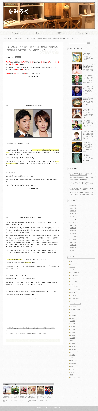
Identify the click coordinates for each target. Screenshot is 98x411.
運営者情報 (60, 33)
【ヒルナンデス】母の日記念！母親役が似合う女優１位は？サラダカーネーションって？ (23, 397)
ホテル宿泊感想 (74, 298)
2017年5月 (73, 236)
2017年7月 (73, 230)
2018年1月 (73, 213)
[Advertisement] (33, 88)
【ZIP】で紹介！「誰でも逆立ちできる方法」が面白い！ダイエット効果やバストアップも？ (6, 398)
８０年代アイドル (75, 377)
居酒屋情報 (73, 349)
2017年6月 (73, 233)
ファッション (74, 295)
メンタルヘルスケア (75, 304)
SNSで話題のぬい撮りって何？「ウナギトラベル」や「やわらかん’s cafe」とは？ (15, 397)
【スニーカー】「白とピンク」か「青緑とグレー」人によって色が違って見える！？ (88, 157)
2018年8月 (73, 208)
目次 (37, 33)
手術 (71, 358)
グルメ (72, 269)
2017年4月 (73, 239)
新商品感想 (73, 363)
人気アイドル (74, 306)
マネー (72, 301)
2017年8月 (73, 228)
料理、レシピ (74, 360)
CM (71, 261)
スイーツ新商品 (74, 272)
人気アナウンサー (75, 309)
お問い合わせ (14, 33)
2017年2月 (73, 245)
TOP (8, 38)
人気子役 (72, 329)
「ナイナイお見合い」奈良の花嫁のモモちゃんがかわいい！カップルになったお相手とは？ (81, 184)
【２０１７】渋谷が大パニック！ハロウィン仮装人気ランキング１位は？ (49, 397)
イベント (72, 267)
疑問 (71, 375)
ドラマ (72, 278)
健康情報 (72, 343)
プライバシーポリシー (83, 33)
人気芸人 (72, 338)
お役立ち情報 (74, 264)
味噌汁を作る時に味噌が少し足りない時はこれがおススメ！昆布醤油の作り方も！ (88, 101)
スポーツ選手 (74, 275)
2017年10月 (73, 222)
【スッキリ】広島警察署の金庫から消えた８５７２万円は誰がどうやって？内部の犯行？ (40, 397)
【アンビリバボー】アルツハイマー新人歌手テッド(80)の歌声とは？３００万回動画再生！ (32, 398)
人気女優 (72, 326)
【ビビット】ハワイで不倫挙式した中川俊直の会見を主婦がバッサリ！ (28, 333)
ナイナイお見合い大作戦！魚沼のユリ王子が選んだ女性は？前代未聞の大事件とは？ (88, 124)
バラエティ (73, 292)
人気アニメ (73, 312)
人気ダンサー (74, 315)
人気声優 (72, 323)
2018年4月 (73, 211)
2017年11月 (73, 219)
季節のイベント (74, 346)
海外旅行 (72, 369)
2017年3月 (73, 242)
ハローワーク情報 (75, 289)
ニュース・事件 (74, 287)
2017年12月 (73, 216)
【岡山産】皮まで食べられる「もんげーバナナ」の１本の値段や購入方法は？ (88, 56)
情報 (71, 352)
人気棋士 (72, 332)
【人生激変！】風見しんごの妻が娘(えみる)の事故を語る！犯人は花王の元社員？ (88, 90)
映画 (71, 366)
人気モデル (73, 318)
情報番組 (18, 57)
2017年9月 (73, 225)
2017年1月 (73, 247)
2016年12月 (73, 250)
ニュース (72, 284)
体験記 (72, 340)
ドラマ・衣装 (74, 281)
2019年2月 (73, 205)
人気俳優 (72, 321)
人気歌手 (72, 335)
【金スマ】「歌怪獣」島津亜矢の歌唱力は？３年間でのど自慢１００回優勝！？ (88, 135)
